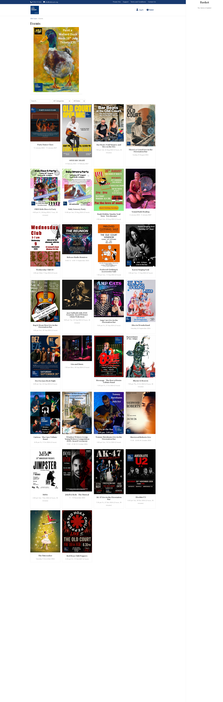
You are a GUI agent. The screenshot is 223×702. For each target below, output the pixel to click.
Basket (204, 2)
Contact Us (152, 2)
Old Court (33, 18)
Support (125, 2)
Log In (141, 10)
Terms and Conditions (138, 2)
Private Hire (117, 2)
